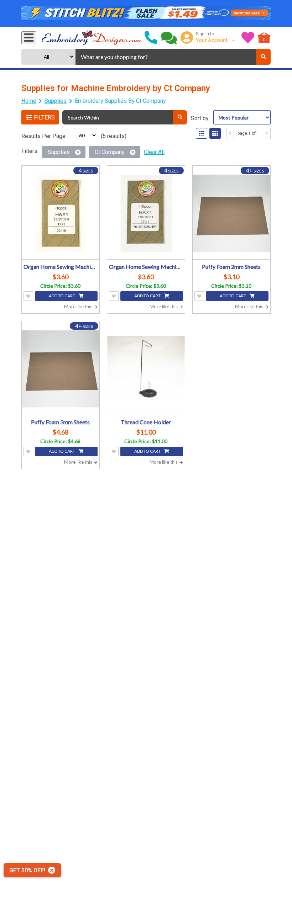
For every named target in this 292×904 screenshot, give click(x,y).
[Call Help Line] (151, 37)
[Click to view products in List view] (201, 133)
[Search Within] (180, 117)
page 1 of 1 (248, 133)
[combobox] (165, 57)
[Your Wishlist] (247, 37)
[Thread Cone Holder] (146, 369)
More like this (78, 306)
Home (28, 100)
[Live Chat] (169, 38)
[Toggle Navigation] (28, 37)
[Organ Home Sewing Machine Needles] (60, 213)
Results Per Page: (44, 136)
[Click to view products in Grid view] (215, 133)
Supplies (56, 100)
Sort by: (200, 118)
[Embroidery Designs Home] (91, 37)
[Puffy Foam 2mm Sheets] (231, 213)
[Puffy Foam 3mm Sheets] (60, 369)
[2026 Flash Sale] (146, 13)
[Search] (263, 57)
